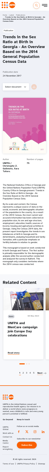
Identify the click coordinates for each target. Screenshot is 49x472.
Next (39, 373)
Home (5, 15)
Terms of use (8, 464)
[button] (22, 363)
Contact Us (7, 437)
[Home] (8, 5)
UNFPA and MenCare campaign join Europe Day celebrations (22, 329)
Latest (11, 15)
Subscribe (26, 445)
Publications (20, 15)
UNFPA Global (5, 428)
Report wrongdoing (8, 448)
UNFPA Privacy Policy (26, 464)
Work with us (8, 433)
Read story (13, 352)
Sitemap (41, 464)
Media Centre (5, 441)
